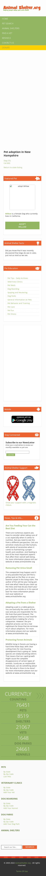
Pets (3, 767)
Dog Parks (12, 296)
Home (5, 18)
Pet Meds (11, 285)
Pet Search (8, 23)
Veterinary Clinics (15, 281)
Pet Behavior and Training (19, 303)
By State (6, 771)
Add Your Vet (9, 792)
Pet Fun (11, 310)
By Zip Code (8, 774)
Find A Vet (7, 33)
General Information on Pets (20, 299)
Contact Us (8, 42)
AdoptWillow (22, 225)
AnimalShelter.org (23, 863)
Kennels (6, 38)
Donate (6, 47)
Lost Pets (7, 776)
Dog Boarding (13, 289)
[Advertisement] (23, 74)
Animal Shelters (10, 28)
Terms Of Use (22, 871)
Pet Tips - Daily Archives (18, 278)
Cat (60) (7, 163)
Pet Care (11, 307)
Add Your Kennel (10, 808)
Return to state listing (13, 167)
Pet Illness (12, 314)
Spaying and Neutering (17, 292)
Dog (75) (7, 160)
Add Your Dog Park (11, 824)
